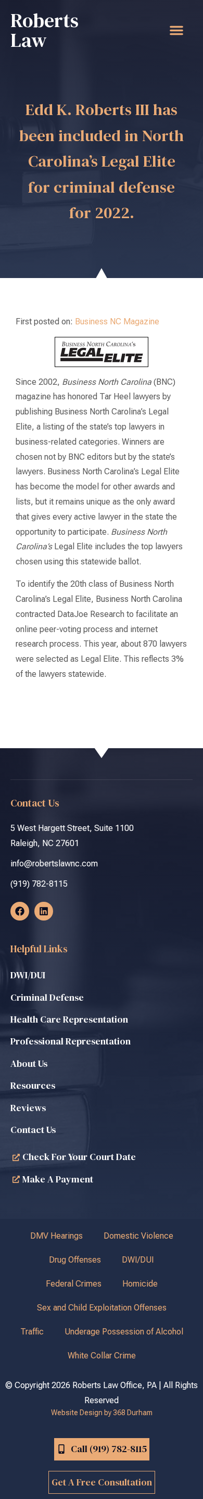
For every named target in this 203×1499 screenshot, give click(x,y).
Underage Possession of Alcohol (124, 1332)
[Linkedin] (43, 911)
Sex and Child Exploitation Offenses (102, 1308)
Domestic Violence (138, 1236)
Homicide (140, 1284)
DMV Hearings (56, 1236)
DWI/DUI (138, 1260)
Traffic (32, 1332)
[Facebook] (19, 911)
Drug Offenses (75, 1260)
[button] (176, 30)
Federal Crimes (74, 1284)
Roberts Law (44, 30)
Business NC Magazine (117, 321)
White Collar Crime (102, 1356)
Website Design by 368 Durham (102, 1412)
